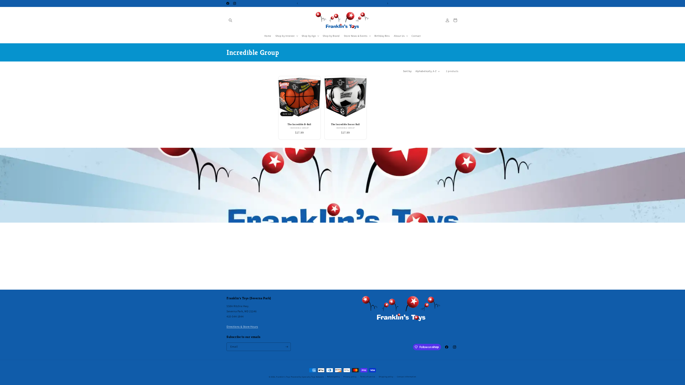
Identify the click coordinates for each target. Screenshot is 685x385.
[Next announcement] (388, 3)
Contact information (406, 376)
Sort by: (407, 71)
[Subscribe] (287, 347)
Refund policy (333, 376)
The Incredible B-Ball (299, 124)
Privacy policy (350, 376)
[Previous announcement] (297, 3)
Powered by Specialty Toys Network (307, 377)
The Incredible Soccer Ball (345, 124)
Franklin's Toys (283, 377)
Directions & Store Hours (242, 326)
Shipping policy (386, 376)
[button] (230, 20)
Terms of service (367, 376)
